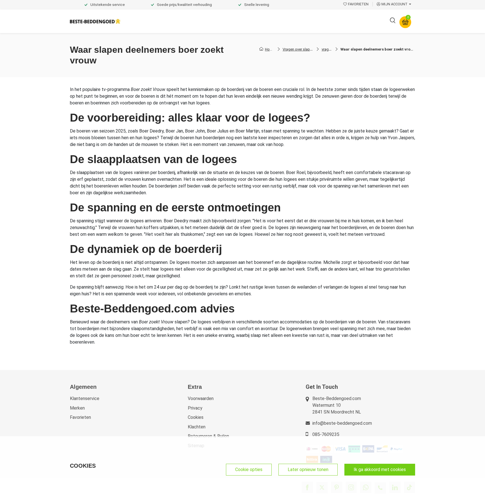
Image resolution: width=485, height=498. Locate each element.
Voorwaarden (201, 398)
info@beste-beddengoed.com (342, 423)
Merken (77, 408)
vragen (327, 49)
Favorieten (80, 417)
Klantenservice (84, 398)
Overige (318, 21)
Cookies (195, 417)
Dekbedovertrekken (146, 21)
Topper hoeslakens (258, 21)
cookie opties (248, 469)
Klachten (196, 427)
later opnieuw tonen (308, 469)
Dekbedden (186, 21)
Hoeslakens (218, 21)
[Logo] (95, 21)
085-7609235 (325, 434)
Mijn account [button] (394, 4)
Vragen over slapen (298, 49)
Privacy (195, 408)
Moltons (294, 21)
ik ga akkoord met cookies (380, 469)
